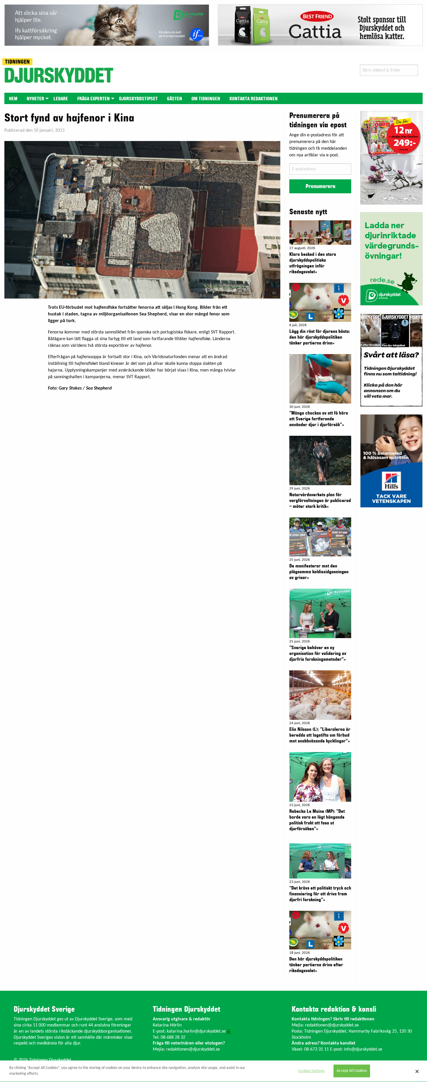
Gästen (174, 98)
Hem (13, 98)
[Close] (417, 1071)
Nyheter (35, 98)
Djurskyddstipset (138, 98)
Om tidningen (205, 98)
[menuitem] (13, 98)
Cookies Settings (311, 1071)
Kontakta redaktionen (253, 98)
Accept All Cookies (352, 1071)
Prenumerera (320, 186)
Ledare (60, 98)
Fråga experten (93, 98)
